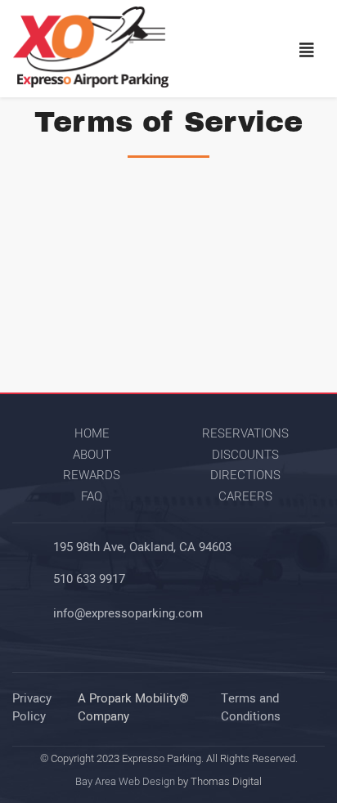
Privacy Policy (32, 707)
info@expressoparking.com (128, 613)
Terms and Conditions (251, 707)
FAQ (91, 496)
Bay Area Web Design (125, 781)
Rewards (91, 475)
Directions (245, 475)
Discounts (245, 455)
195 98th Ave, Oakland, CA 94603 (142, 547)
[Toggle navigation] (307, 51)
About (92, 455)
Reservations (245, 433)
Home (92, 433)
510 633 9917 (89, 579)
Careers (245, 496)
